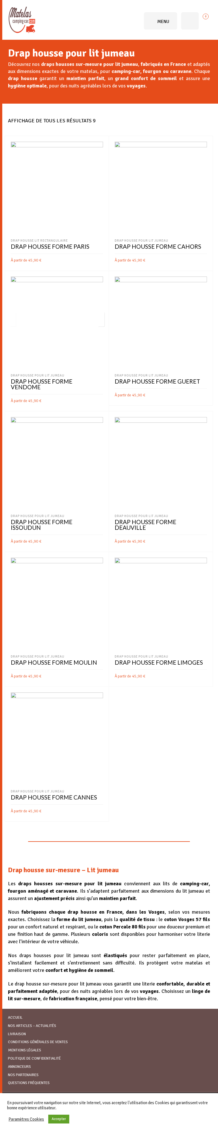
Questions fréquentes (29, 1082)
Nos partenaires (23, 1074)
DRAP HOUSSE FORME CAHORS (158, 246)
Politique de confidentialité (34, 1058)
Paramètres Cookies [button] (26, 1119)
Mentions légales (24, 1050)
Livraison (17, 1033)
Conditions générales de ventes (38, 1041)
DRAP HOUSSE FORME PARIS (50, 246)
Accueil (15, 1017)
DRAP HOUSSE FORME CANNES (54, 797)
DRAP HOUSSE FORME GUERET (157, 381)
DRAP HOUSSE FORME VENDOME (41, 384)
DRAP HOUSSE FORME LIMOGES (159, 662)
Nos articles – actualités (32, 1025)
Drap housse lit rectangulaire (39, 240)
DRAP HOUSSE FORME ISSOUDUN (41, 524)
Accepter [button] (59, 1119)
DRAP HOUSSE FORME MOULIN (54, 662)
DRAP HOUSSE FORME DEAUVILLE (145, 524)
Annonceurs (19, 1066)
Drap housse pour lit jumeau (141, 240)
